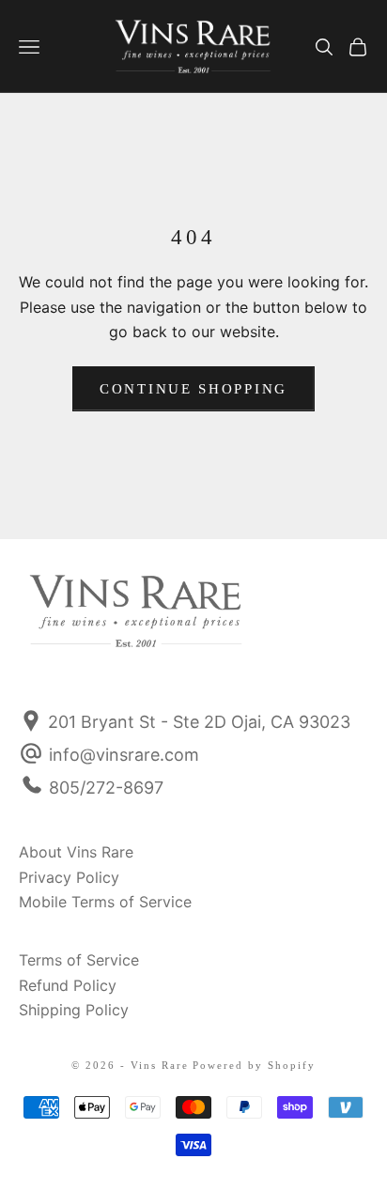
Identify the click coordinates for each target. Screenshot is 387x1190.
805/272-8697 (106, 787)
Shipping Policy (74, 1009)
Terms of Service (79, 959)
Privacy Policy (69, 877)
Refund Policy (67, 985)
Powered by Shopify (254, 1065)
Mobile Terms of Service (105, 901)
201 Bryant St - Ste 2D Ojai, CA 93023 (196, 722)
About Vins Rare (76, 851)
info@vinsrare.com (124, 755)
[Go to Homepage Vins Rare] (68, 623)
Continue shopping (193, 388)
